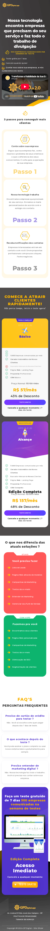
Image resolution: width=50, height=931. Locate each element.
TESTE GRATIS (25, 402)
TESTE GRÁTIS (27, 884)
